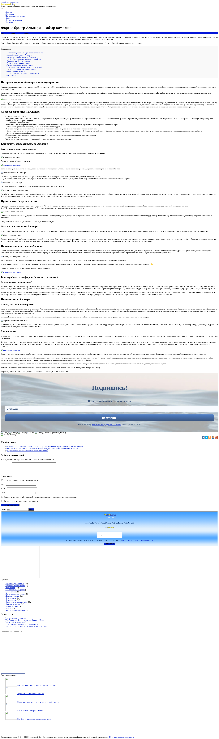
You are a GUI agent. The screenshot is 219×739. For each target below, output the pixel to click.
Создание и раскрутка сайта (16, 602)
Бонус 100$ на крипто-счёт (15, 622)
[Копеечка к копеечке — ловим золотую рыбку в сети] (11, 702)
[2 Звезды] (13, 433)
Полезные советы (12, 596)
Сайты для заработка (13, 20)
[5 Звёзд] (39, 433)
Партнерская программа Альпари (19, 65)
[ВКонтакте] (203, 437)
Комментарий (6, 476)
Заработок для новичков (14, 584)
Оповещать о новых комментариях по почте (21, 480)
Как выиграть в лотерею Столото (30, 711)
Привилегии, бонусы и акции (18, 61)
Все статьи (9, 14)
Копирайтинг (10, 592)
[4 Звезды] (30, 433)
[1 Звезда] (5, 433)
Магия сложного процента (15, 618)
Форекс (34, 33)
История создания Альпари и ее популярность (24, 53)
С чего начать (10, 598)
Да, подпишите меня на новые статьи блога (20, 501)
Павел (8, 33)
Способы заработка (13, 604)
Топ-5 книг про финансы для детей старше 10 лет (24, 620)
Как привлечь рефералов (15, 590)
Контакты (9, 22)
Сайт (3, 493)
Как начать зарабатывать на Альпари (21, 57)
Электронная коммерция (15, 610)
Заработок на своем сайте (15, 586)
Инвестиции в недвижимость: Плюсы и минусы (64, 447)
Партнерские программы (15, 16)
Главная (8, 12)
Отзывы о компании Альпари (18, 63)
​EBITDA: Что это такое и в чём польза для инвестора (26, 626)
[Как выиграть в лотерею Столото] (11, 711)
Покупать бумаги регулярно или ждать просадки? (36, 685)
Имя (3, 484)
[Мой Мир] (213, 437)
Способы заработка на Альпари (19, 55)
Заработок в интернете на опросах (30, 694)
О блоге (8, 18)
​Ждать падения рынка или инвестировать (21, 624)
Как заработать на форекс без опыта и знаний (24, 67)
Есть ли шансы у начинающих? (23, 69)
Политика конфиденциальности (121, 737)
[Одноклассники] (209, 437)
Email (4, 488)
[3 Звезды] (22, 433)
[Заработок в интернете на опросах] (11, 694)
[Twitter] (206, 437)
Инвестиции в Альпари (15, 71)
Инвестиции (10, 588)
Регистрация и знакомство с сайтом (25, 59)
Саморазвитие (11, 600)
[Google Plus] (216, 437)
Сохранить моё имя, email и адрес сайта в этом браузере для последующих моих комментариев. (41, 497)
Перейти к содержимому (10, 2)
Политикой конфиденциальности (137, 540)
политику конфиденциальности (106, 425)
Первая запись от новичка (38, 451)
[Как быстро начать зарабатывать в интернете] (11, 719)
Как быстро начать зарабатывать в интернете (34, 719)
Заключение (11, 75)
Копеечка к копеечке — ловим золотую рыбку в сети (38, 702)
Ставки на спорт (11, 606)
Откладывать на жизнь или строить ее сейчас (60, 449)
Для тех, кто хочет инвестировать (24, 73)
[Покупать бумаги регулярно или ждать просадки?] (11, 685)
